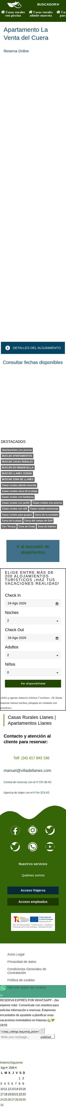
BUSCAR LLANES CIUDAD (17, 473)
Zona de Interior (47, 526)
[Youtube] (50, 846)
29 (20, 1099)
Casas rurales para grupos (17, 514)
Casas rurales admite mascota (19, 485)
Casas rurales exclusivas (44, 508)
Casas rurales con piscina (47, 502)
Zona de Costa (27, 526)
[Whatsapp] (32, 846)
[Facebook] (15, 830)
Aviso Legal (15, 954)
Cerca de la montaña (46, 514)
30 (24, 1099)
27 (13, 1099)
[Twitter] (50, 830)
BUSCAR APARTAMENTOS (17, 455)
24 (2, 1099)
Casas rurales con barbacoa (18, 497)
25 (5, 1099)
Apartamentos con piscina (17, 450)
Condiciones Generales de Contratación (26, 971)
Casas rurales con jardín (16, 502)
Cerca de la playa (11, 520)
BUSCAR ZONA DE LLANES (18, 479)
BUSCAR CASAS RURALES (17, 461)
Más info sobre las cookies (26, 987)
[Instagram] (32, 830)
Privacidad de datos (21, 962)
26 (9, 1099)
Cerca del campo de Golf (38, 520)
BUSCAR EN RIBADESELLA (18, 467)
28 (16, 1099)
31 (2, 1105)
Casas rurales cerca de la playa (19, 491)
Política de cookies (21, 980)
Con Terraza (9, 526)
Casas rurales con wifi (14, 508)
